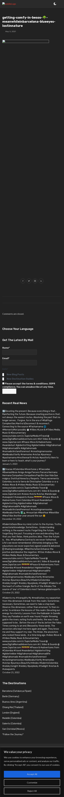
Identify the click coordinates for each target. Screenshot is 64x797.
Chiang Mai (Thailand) (12, 707)
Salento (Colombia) (11, 723)
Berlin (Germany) (10, 696)
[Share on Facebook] (23, 281)
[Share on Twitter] (29, 281)
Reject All (32, 791)
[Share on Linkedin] (41, 281)
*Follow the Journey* (12, 734)
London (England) (11, 712)
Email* (5, 358)
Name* (6, 348)
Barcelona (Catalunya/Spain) (16, 691)
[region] (32, 772)
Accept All (32, 774)
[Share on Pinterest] (35, 281)
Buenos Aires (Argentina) (14, 702)
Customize (32, 782)
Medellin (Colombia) (11, 718)
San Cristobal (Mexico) (13, 729)
